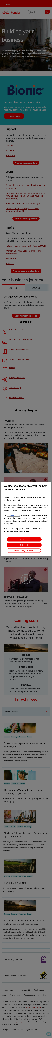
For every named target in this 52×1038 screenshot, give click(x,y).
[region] (26, 519)
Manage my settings (23, 550)
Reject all (24, 545)
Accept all (24, 539)
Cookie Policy (14, 515)
